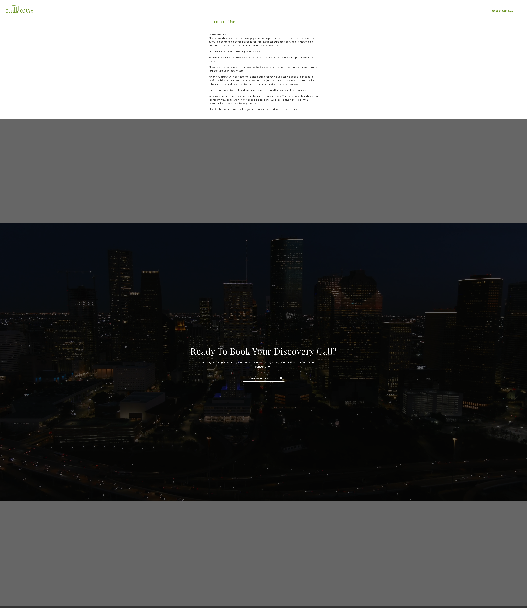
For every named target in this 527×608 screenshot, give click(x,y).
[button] (217, 34)
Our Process (257, 11)
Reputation (274, 11)
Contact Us (300, 11)
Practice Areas (238, 11)
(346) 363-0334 (489, 3)
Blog (287, 11)
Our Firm (221, 11)
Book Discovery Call (259, 378)
